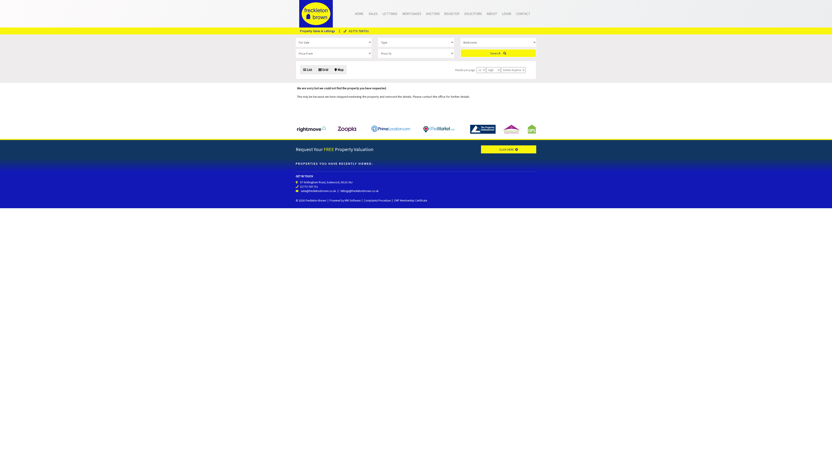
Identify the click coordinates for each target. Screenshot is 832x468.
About (492, 13)
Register (451, 13)
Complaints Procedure (377, 200)
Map (340, 69)
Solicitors (473, 13)
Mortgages (411, 13)
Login (506, 13)
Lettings (389, 13)
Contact (523, 13)
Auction (432, 13)
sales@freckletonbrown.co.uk (318, 191)
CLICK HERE (507, 149)
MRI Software (353, 200)
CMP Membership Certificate (410, 200)
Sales (373, 13)
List (309, 69)
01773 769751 (357, 31)
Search (496, 53)
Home (359, 13)
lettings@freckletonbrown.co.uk (360, 191)
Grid (325, 69)
